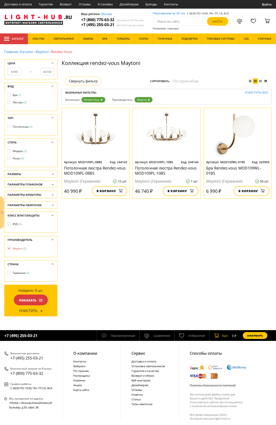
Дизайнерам (129, 4)
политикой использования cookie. (214, 406)
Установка (105, 4)
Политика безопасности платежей (212, 385)
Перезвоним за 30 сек (169, 13)
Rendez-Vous (92, 100)
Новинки (79, 380)
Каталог (18, 39)
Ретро (18, 158)
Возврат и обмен (143, 376)
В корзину (106, 191)
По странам (81, 371)
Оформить (255, 335)
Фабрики (79, 366)
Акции (77, 385)
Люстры (20, 102)
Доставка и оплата (18, 4)
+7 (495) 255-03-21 (112, 24)
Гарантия (46, 4)
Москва (106, 14)
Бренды (151, 4)
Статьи (136, 399)
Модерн (20, 151)
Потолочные (23, 127)
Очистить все (256, 92)
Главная (11, 51)
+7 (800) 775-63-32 (112, 19)
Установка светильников (148, 366)
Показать (28, 300)
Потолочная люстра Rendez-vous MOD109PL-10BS (166, 170)
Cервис (138, 353)
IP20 (17, 224)
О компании (85, 353)
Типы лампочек (142, 404)
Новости (137, 395)
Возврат (66, 4)
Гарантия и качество (145, 371)
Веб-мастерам (141, 380)
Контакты (171, 4)
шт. (225, 336)
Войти (267, 4)
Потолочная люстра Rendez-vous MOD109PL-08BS (95, 170)
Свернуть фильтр (83, 81)
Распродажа (81, 376)
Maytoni (42, 51)
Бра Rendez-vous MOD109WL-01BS (233, 170)
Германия (21, 273)
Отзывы (85, 4)
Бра (17, 95)
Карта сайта (81, 390)
